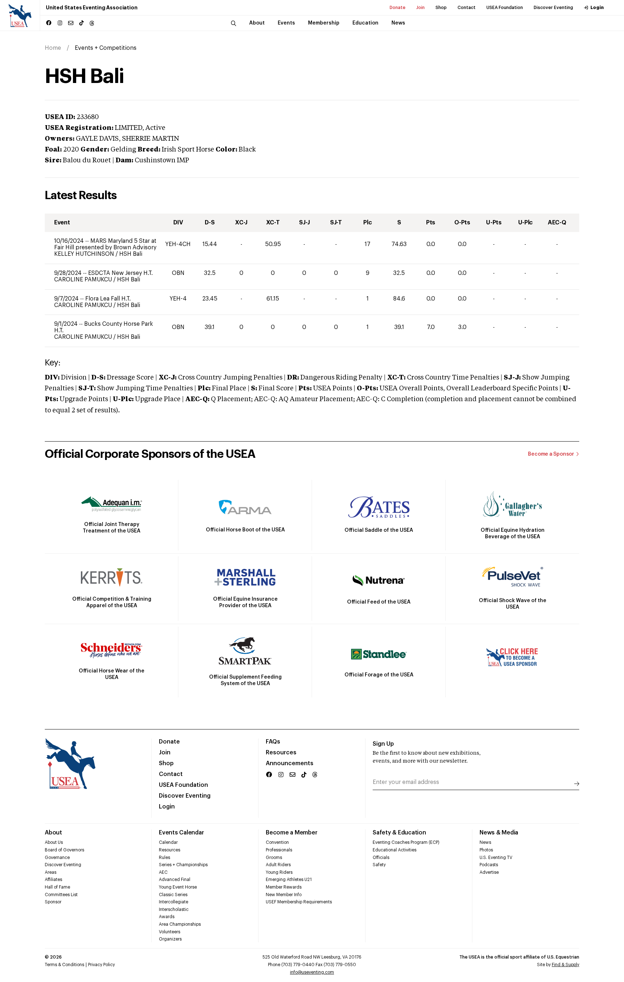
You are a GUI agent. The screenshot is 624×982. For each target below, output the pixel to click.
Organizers (170, 939)
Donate (398, 7)
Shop (441, 7)
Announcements (289, 763)
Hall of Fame (57, 887)
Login (597, 7)
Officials (381, 857)
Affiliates (53, 879)
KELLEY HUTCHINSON (85, 254)
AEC (163, 872)
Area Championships (180, 924)
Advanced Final (174, 879)
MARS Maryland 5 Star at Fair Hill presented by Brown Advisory (105, 244)
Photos (486, 850)
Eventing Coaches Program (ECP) (406, 842)
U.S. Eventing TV (496, 857)
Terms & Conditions (64, 965)
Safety (379, 865)
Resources (281, 752)
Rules (164, 857)
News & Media (499, 833)
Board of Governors (64, 850)
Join (420, 7)
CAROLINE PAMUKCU (83, 279)
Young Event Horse (178, 887)
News (485, 842)
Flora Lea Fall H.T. (108, 299)
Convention (277, 842)
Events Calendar (181, 833)
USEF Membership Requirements (299, 902)
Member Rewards (284, 887)
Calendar (168, 842)
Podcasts (489, 865)
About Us (54, 842)
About (53, 833)
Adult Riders (278, 865)
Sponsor (53, 902)
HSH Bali (130, 254)
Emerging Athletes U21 (289, 879)
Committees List (61, 895)
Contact (467, 7)
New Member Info (284, 895)
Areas (50, 872)
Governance (57, 857)
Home (53, 48)
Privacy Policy (101, 965)
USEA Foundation (504, 7)
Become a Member (291, 833)
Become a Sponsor (551, 454)
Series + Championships (183, 865)
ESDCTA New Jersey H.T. (120, 273)
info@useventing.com (312, 972)
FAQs (273, 742)
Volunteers (169, 932)
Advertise (489, 872)
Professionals (279, 850)
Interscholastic (173, 909)
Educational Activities (394, 850)
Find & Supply (565, 965)
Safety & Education (399, 833)
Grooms (274, 857)
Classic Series (173, 895)
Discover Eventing (553, 7)
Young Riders (279, 872)
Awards (166, 917)
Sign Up (383, 744)
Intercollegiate (173, 902)
